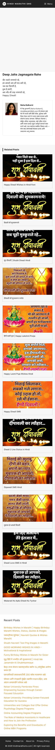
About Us (30, 741)
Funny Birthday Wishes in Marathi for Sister (26, 655)
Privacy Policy (43, 741)
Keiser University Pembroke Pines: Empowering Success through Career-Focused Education (23, 690)
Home (8, 741)
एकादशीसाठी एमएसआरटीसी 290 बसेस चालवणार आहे (25, 674)
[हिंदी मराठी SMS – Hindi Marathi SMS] (16, 4)
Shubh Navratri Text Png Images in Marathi (26, 643)
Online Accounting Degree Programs (22, 713)
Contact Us (18, 741)
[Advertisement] (27, 40)
